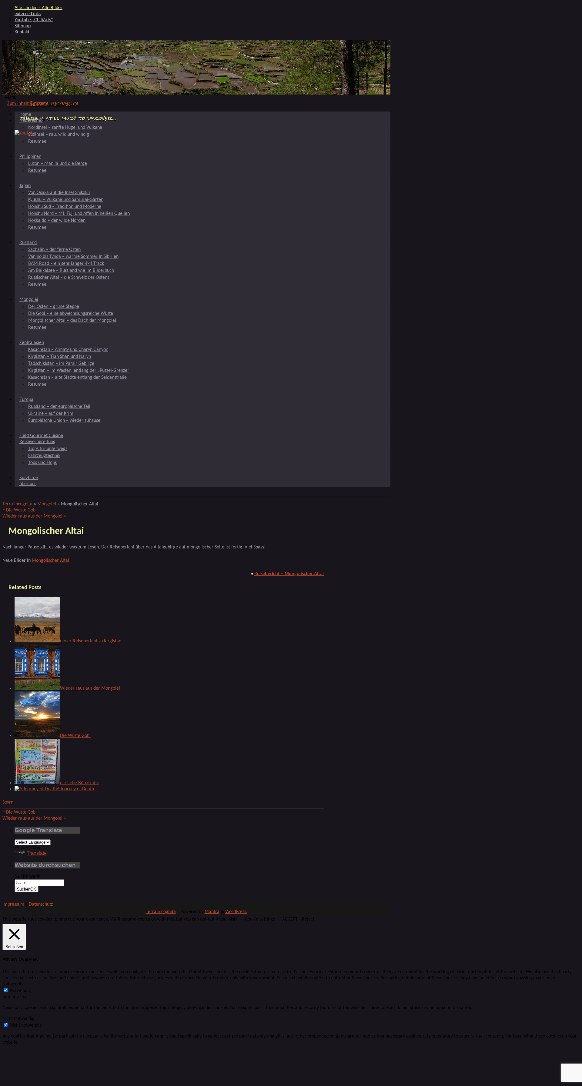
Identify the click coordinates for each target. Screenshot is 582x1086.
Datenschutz (41, 904)
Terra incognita (54, 103)
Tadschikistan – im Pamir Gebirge (61, 363)
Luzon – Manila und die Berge (57, 163)
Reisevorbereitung (37, 441)
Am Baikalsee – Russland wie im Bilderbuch (71, 270)
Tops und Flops (42, 462)
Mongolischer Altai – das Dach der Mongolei (72, 320)
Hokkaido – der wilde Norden (56, 220)
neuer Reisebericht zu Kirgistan (90, 641)
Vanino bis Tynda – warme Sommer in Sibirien (73, 256)
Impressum (13, 904)
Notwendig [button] (13, 984)
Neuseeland (30, 120)
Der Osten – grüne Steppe (53, 306)
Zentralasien (31, 342)
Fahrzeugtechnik (44, 455)
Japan (25, 185)
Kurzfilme (28, 477)
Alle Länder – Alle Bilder (38, 7)
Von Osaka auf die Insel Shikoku (59, 192)
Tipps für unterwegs (47, 448)
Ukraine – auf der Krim (50, 413)
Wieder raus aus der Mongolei (34, 516)
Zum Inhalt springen (27, 103)
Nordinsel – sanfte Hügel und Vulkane (65, 127)
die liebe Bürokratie (79, 783)
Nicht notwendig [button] (18, 1018)
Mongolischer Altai (50, 560)
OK (26, 889)
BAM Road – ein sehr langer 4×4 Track (66, 263)
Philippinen (30, 156)
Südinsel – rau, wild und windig (58, 134)
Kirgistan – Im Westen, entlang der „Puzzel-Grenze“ (78, 370)
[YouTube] (25, 133)
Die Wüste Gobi (19, 510)
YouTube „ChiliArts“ (34, 20)
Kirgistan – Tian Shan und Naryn (59, 356)
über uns (27, 483)
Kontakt (22, 32)
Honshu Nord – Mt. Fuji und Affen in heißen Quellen (79, 213)
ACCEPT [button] (290, 919)
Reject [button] (308, 919)
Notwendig (20, 990)
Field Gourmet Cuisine (41, 435)
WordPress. (236, 911)
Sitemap (23, 26)
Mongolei (28, 299)
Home (25, 114)
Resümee (37, 141)
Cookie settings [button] (260, 919)
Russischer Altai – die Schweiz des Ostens (68, 277)
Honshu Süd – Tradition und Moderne (64, 206)
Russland (28, 242)
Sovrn (7, 802)
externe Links (28, 14)
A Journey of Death (75, 789)
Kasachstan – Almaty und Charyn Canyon (68, 349)
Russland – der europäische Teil (59, 406)
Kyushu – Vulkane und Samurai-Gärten (65, 199)
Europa (26, 399)
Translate (37, 853)
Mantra (212, 911)
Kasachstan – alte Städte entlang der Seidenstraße (77, 377)
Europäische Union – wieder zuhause (64, 420)
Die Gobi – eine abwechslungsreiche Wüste (70, 313)
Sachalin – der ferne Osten (54, 249)
